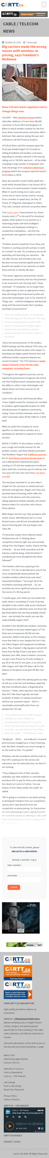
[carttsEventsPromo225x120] (18, 972)
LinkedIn (8, 1141)
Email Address (14, 865)
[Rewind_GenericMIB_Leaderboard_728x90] (24, 944)
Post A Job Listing (12, 1085)
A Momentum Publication (27, 1018)
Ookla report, (13, 212)
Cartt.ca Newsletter (13, 1072)
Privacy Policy (10, 1095)
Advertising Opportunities (16, 1058)
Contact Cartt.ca (11, 1062)
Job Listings (9, 1082)
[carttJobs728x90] (24, 14)
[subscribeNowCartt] (18, 959)
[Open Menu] (44, 4)
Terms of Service (12, 1099)
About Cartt (9, 1055)
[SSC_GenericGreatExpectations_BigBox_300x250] (21, 917)
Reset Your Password (14, 1089)
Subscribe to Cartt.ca (13, 1068)
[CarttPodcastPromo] (18, 985)
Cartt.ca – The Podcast (15, 1076)
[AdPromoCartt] (18, 994)
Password (12, 875)
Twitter (16, 1141)
